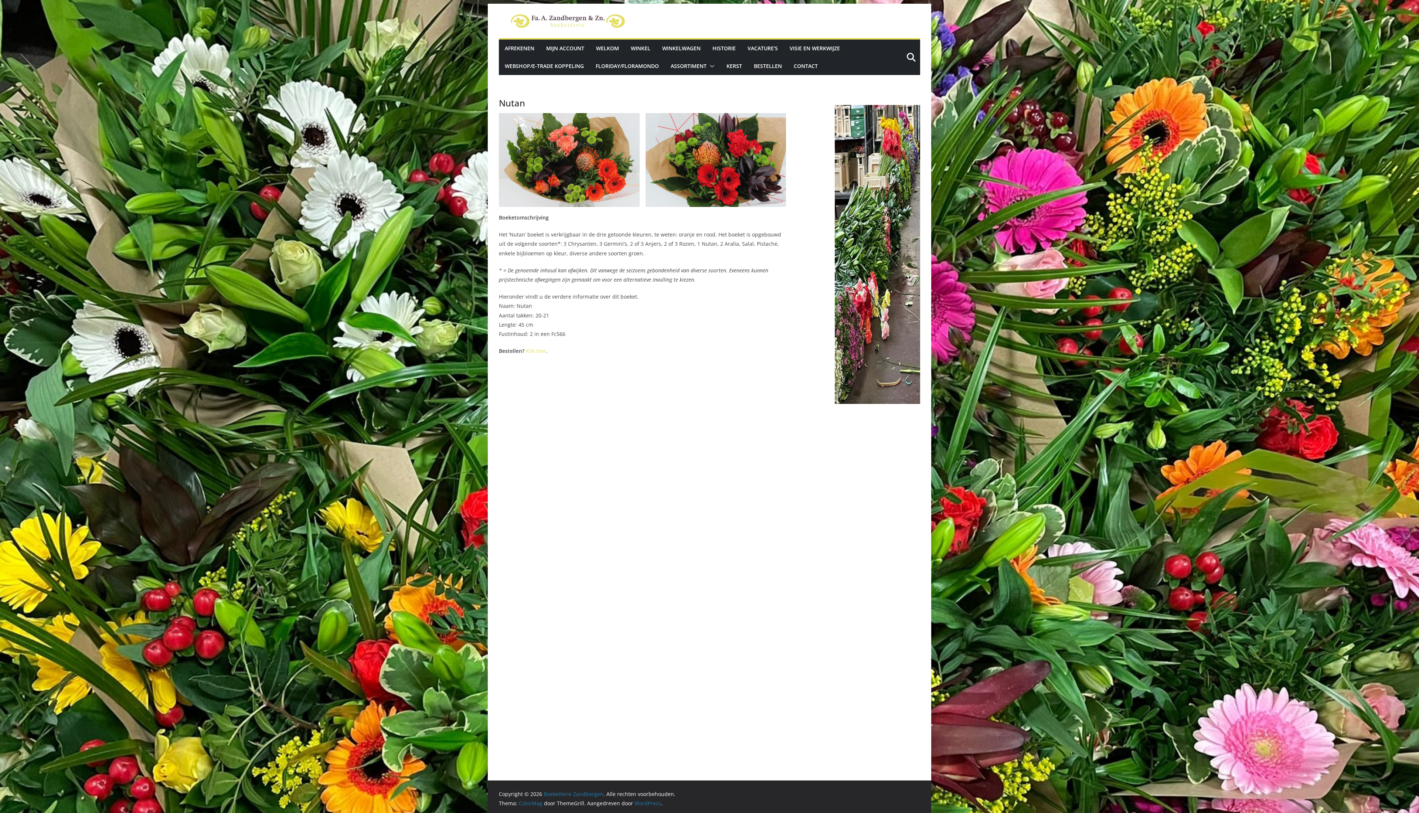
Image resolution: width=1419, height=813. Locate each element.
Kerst (734, 65)
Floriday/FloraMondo (627, 65)
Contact (806, 65)
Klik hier (536, 350)
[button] (711, 66)
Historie (724, 48)
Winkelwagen (681, 48)
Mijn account (565, 48)
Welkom (607, 48)
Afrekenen (519, 48)
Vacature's (763, 48)
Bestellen (768, 65)
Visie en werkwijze (815, 48)
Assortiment (689, 65)
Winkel (640, 48)
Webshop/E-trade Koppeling (544, 65)
